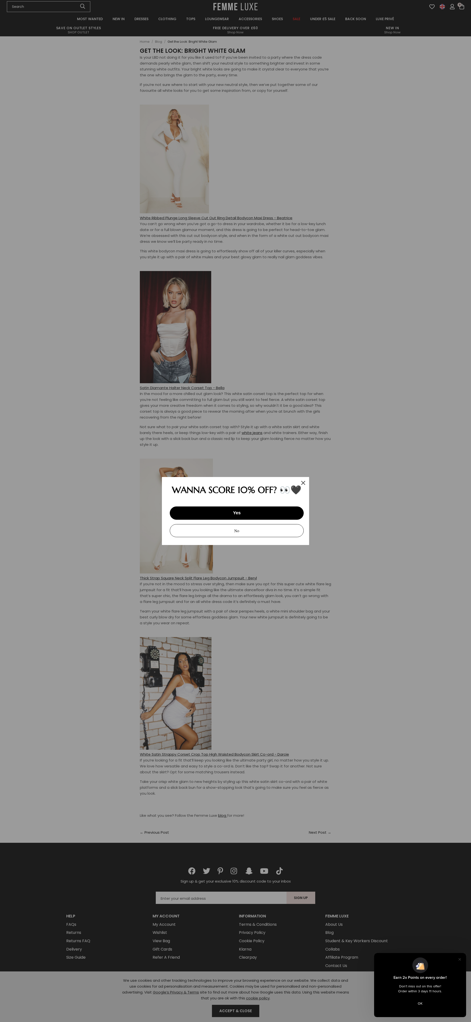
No (236, 530)
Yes (237, 512)
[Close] (303, 483)
